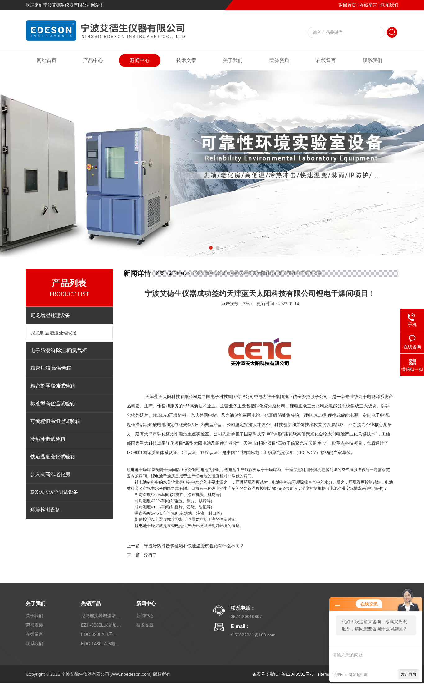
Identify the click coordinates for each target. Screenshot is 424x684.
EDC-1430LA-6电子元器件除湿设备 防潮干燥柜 (101, 643)
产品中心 (93, 60)
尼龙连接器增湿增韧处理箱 (101, 615)
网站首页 (46, 60)
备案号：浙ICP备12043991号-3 (283, 674)
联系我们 (389, 4)
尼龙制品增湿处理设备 (54, 332)
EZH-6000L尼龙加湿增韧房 (101, 624)
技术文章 (186, 60)
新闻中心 (140, 60)
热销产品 (91, 603)
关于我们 (233, 60)
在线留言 (368, 4)
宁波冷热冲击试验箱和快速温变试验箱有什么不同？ (194, 546)
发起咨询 (408, 674)
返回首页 (347, 4)
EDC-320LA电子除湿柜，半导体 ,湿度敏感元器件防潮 (101, 634)
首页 (160, 273)
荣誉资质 (279, 60)
